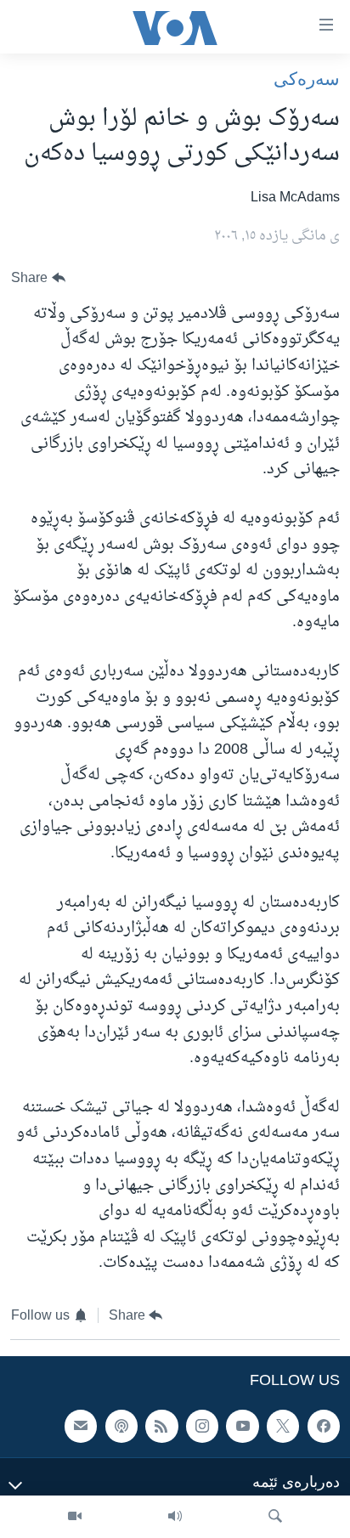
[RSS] (161, 1427)
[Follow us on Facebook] (324, 1427)
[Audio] (175, 1517)
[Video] (74, 1517)
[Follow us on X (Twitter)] (283, 1427)
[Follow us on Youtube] (242, 1427)
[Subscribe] (81, 1427)
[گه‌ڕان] (275, 1517)
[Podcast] (121, 1427)
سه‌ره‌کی (307, 78)
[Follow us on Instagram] (202, 1427)
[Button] (38, 278)
